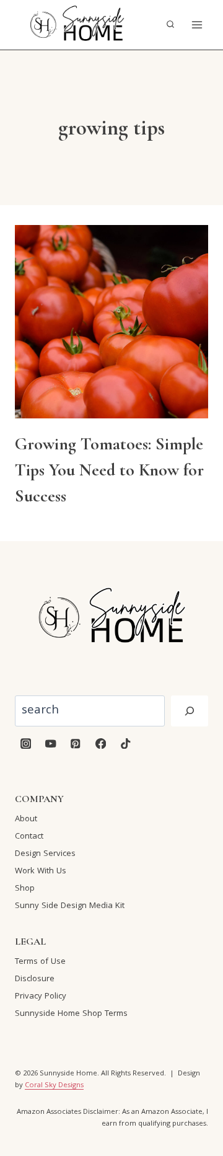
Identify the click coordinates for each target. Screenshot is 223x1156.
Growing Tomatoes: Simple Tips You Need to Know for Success (109, 469)
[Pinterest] (76, 743)
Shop (25, 889)
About (26, 819)
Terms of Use (40, 962)
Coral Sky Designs (54, 1086)
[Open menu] (196, 24)
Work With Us (40, 871)
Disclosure (35, 979)
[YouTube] (50, 743)
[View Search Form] (170, 24)
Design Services (45, 854)
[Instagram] (26, 743)
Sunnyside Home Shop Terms (71, 1014)
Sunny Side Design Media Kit (70, 906)
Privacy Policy (40, 997)
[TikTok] (125, 743)
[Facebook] (101, 743)
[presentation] (111, 321)
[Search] (189, 710)
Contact (29, 837)
